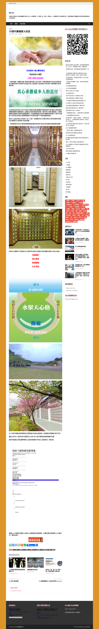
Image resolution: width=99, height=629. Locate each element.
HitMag (88, 626)
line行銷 (15, 549)
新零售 (87, 213)
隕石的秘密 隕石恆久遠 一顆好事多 (75, 108)
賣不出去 (81, 217)
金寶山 (67, 219)
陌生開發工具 (68, 221)
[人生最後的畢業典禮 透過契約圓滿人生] (17, 568)
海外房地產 (68, 215)
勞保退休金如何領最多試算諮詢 (74, 132)
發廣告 (78, 215)
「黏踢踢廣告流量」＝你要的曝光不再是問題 (77, 113)
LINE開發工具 (31, 549)
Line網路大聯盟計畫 (71, 153)
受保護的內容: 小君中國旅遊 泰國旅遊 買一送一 (82, 265)
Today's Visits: (69, 288)
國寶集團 (83, 208)
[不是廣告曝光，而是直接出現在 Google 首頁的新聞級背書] (69, 230)
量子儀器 (68, 192)
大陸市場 (68, 211)
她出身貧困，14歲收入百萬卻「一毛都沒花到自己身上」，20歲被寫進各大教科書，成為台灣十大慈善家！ (77, 119)
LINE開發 (26, 549)
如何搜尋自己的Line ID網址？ (73, 110)
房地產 (84, 211)
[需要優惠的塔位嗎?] (35, 568)
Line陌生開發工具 (44, 549)
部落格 (16, 23)
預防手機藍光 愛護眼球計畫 (73, 151)
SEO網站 (70, 206)
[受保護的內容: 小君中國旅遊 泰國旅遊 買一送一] (69, 265)
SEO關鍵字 (68, 167)
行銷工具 (75, 217)
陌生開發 (82, 219)
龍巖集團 (75, 221)
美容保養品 (69, 184)
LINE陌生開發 (37, 549)
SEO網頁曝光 (76, 206)
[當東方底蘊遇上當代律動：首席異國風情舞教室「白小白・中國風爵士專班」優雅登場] (69, 254)
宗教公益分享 (69, 177)
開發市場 (76, 219)
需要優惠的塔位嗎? (32, 569)
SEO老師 (83, 206)
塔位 (50, 549)
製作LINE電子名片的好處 (72, 90)
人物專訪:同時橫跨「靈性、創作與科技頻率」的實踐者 (82, 239)
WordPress (81, 626)
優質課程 (68, 172)
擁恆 (70, 213)
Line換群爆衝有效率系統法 (73, 115)
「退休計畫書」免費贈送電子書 (74, 130)
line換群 (72, 200)
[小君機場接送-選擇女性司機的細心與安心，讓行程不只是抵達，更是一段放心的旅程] (69, 273)
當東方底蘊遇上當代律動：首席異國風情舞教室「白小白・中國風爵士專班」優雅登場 (82, 257)
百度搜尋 (87, 215)
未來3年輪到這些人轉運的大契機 (74, 98)
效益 (74, 213)
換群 (67, 213)
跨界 (85, 217)
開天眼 (71, 219)
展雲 (76, 211)
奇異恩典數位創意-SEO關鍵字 (72, 612)
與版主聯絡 (22, 23)
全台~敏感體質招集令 (71, 128)
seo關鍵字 (68, 208)
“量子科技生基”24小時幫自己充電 (74, 95)
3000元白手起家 (70, 148)
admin (20, 34)
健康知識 (68, 169)
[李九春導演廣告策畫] (69, 246)
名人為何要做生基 (70, 135)
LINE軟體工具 (20, 549)
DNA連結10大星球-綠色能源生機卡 (75, 103)
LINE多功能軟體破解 (71, 88)
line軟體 (68, 165)
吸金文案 (78, 208)
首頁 (11, 23)
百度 (83, 215)
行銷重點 (68, 187)
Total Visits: (69, 290)
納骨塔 (67, 217)
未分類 (67, 179)
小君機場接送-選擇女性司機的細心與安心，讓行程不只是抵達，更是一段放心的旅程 (82, 275)
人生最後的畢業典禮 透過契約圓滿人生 (76, 100)
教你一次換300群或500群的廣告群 (75, 142)
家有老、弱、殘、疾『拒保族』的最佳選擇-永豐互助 (53, 570)
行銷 (71, 217)
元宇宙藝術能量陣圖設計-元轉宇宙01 (75, 105)
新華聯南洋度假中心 (80, 213)
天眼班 (72, 211)
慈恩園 (80, 211)
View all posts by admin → (16, 590)
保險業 (73, 208)
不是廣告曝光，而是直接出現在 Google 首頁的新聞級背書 (82, 231)
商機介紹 (68, 174)
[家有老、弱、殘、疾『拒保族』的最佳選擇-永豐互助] (54, 568)
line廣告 (67, 200)
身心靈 (67, 189)
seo (66, 206)
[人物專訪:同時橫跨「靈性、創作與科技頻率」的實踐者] (69, 238)
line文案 (77, 200)
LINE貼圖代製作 (70, 93)
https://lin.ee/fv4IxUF (70, 609)
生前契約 (10, 28)
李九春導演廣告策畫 (71, 86)
